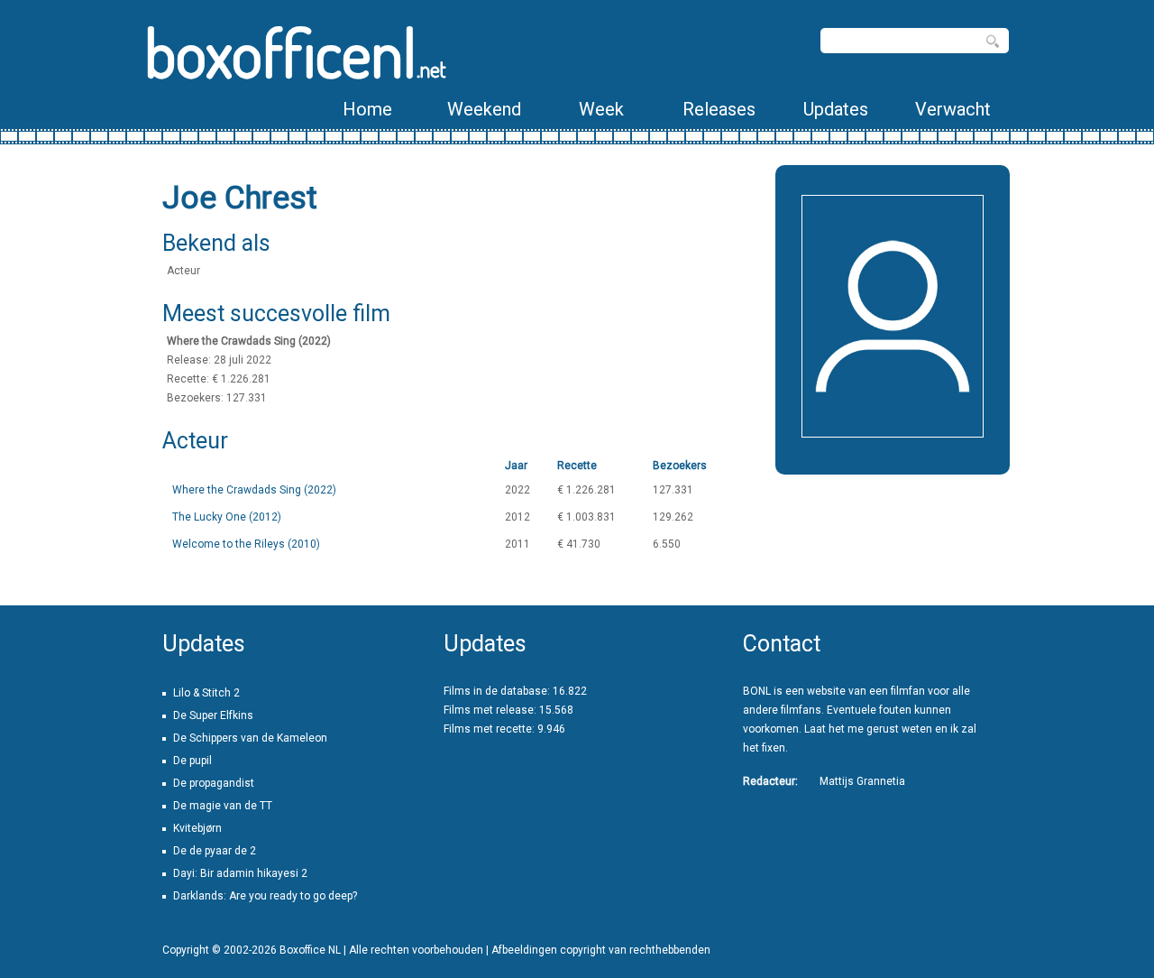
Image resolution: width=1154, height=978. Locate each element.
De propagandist (213, 783)
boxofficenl (295, 52)
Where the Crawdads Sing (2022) (254, 490)
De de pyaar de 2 (214, 850)
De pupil (192, 760)
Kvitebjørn (197, 828)
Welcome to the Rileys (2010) (246, 544)
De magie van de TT (222, 805)
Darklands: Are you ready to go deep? (265, 896)
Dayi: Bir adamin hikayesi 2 (240, 873)
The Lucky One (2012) (226, 517)
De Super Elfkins (213, 715)
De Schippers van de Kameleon (250, 738)
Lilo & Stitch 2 (206, 693)
